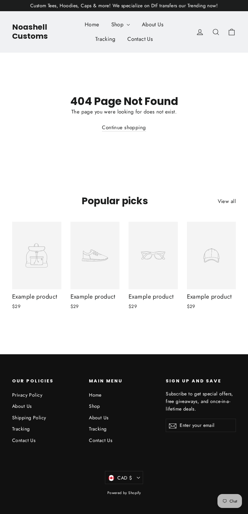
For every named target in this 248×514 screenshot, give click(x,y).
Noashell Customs (30, 31)
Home (92, 24)
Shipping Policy (29, 417)
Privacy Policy (27, 394)
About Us (152, 24)
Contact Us (140, 39)
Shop (118, 24)
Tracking (105, 39)
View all (227, 201)
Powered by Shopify (124, 493)
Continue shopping (124, 127)
